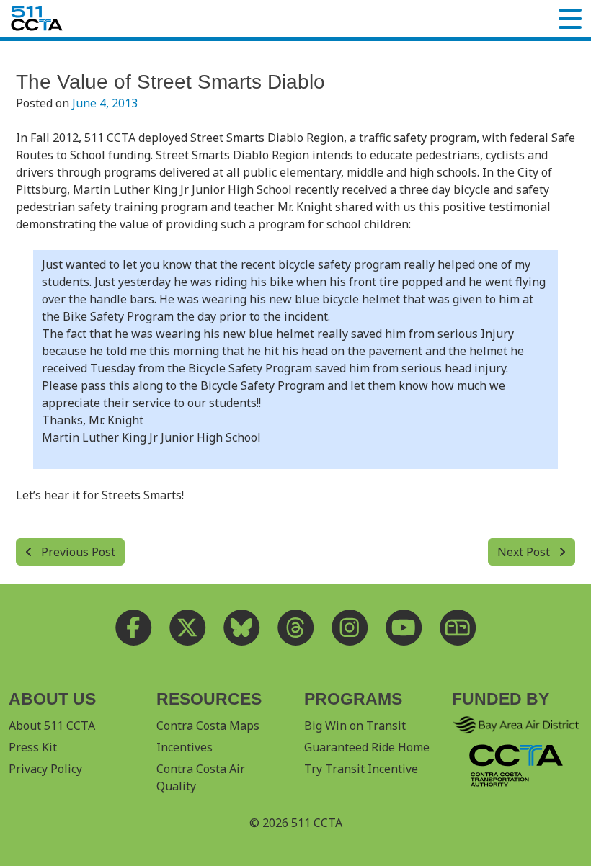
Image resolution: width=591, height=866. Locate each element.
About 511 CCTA (52, 725)
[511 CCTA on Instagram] (350, 628)
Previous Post (76, 552)
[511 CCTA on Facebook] (134, 628)
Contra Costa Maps (207, 725)
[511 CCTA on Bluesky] (242, 628)
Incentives (184, 747)
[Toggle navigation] (570, 19)
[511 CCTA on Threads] (296, 628)
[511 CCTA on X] (188, 628)
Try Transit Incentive (361, 769)
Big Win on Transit (355, 725)
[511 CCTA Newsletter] (458, 628)
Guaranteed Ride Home (367, 747)
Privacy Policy (45, 769)
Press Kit (33, 747)
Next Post (525, 552)
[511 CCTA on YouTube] (404, 628)
